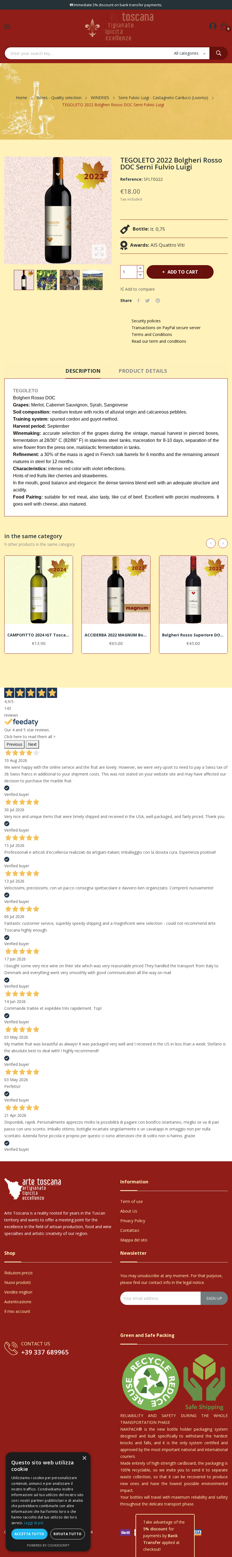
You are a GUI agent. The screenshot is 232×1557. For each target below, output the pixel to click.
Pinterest (158, 300)
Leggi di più (34, 1522)
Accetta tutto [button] (29, 1534)
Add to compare (140, 289)
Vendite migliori (18, 1292)
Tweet (147, 300)
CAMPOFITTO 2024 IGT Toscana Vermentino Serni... (38, 635)
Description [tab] (82, 370)
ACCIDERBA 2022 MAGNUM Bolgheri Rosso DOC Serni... (116, 635)
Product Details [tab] (143, 370)
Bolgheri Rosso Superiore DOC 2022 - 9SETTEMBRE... (193, 635)
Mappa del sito (133, 1240)
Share (138, 300)
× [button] (84, 1458)
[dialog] (48, 1501)
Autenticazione (17, 1301)
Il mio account (17, 1311)
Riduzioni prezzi (18, 1272)
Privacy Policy (132, 1220)
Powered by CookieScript (48, 1545)
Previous (14, 744)
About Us (128, 1211)
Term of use (131, 1201)
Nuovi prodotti (17, 1282)
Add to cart (182, 272)
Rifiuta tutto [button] (67, 1534)
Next (32, 744)
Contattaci (129, 1230)
